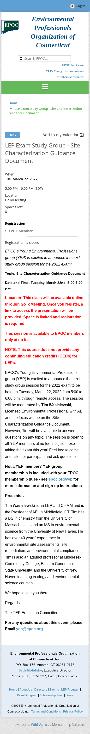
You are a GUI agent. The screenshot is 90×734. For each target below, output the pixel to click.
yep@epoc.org (29, 629)
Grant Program (27, 695)
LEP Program (70, 689)
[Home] (10, 33)
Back (12, 135)
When (9, 174)
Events (54, 689)
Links (69, 695)
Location (11, 195)
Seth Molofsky (30, 670)
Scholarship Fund (51, 695)
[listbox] (63, 135)
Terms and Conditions (46, 711)
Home (13, 103)
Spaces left (14, 207)
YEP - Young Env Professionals (65, 71)
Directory (40, 689)
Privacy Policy (73, 711)
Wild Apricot (41, 724)
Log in (80, 6)
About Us (25, 689)
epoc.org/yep (60, 479)
